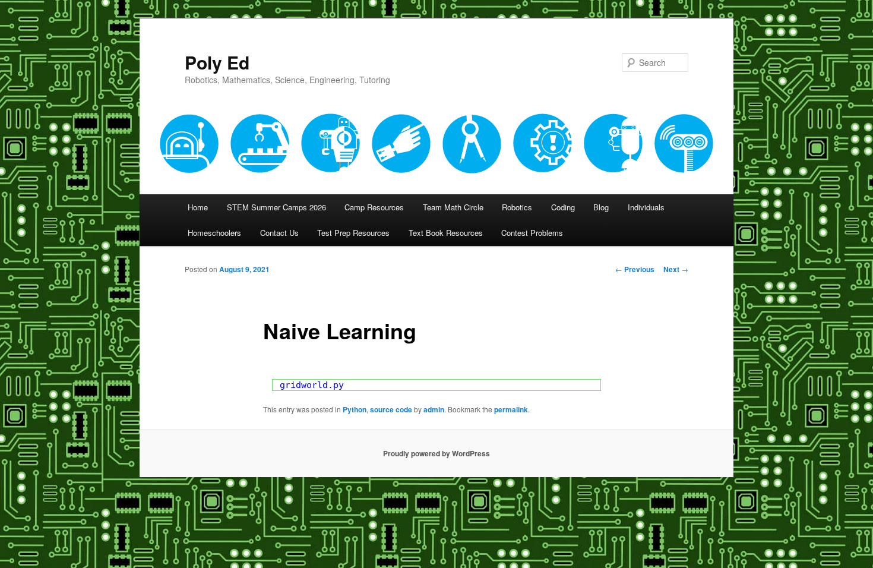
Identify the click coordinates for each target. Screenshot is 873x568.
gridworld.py (312, 385)
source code (391, 409)
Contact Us (279, 232)
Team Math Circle (453, 207)
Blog (601, 207)
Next (675, 269)
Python (354, 409)
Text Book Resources (446, 232)
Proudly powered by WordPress (436, 453)
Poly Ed (217, 62)
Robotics (517, 207)
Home (198, 207)
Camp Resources (374, 207)
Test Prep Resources (353, 232)
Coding (563, 207)
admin (433, 409)
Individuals (646, 207)
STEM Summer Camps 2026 (276, 207)
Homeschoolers (214, 232)
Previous (634, 269)
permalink (511, 409)
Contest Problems (532, 232)
